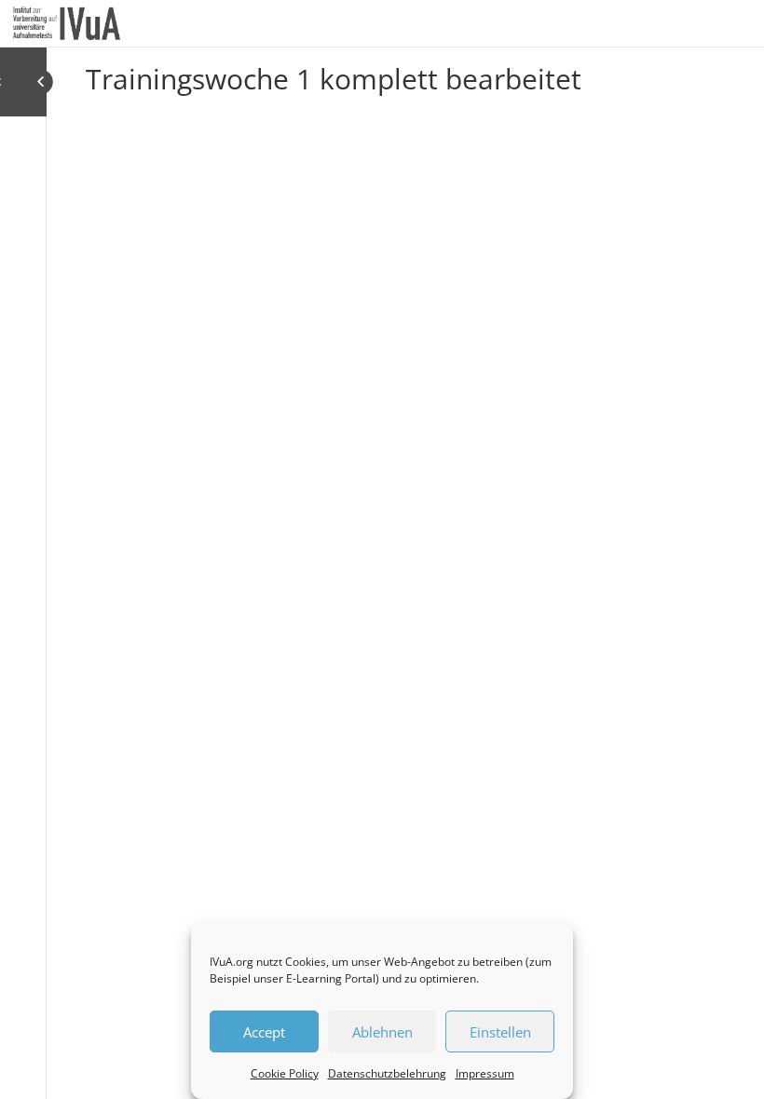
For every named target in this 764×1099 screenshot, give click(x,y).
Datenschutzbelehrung (387, 1073)
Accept (264, 1032)
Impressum (485, 1073)
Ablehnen (382, 1032)
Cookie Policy (285, 1073)
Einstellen (500, 1032)
